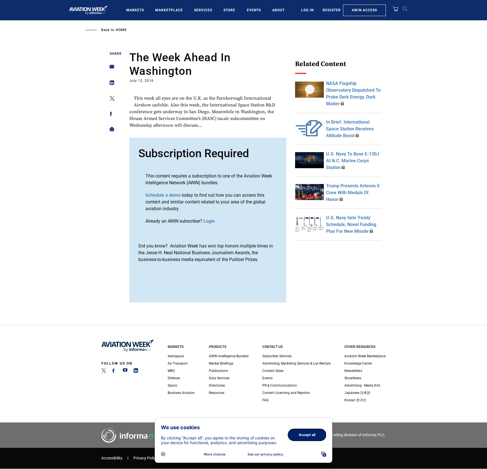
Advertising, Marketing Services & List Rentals (296, 363)
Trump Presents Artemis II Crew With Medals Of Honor (353, 192)
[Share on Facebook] (110, 115)
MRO (171, 371)
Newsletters (353, 371)
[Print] (110, 130)
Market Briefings (221, 363)
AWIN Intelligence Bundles (229, 356)
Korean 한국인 (355, 400)
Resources (216, 393)
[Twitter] (103, 372)
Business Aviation (181, 393)
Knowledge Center (358, 363)
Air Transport (178, 363)
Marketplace (169, 10)
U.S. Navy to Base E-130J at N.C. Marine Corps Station (352, 160)
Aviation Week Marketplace (365, 356)
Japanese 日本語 (357, 393)
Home (121, 30)
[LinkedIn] (136, 372)
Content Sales (273, 371)
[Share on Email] (110, 68)
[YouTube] (125, 372)
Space (172, 385)
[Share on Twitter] (110, 99)
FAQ (265, 400)
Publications (218, 371)
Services (203, 10)
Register (332, 10)
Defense (174, 378)
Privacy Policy (145, 458)
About (278, 10)
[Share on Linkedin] (110, 83)
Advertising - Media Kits (362, 385)
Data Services (219, 378)
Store (229, 10)
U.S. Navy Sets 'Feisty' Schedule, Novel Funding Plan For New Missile (351, 224)
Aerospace (176, 356)
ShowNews (352, 378)
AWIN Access (364, 10)
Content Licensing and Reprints (286, 393)
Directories (217, 385)
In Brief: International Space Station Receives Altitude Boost (350, 128)
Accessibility (112, 458)
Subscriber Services (277, 356)
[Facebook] (114, 372)
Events (254, 10)
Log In (307, 10)
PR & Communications (279, 385)
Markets (135, 10)
